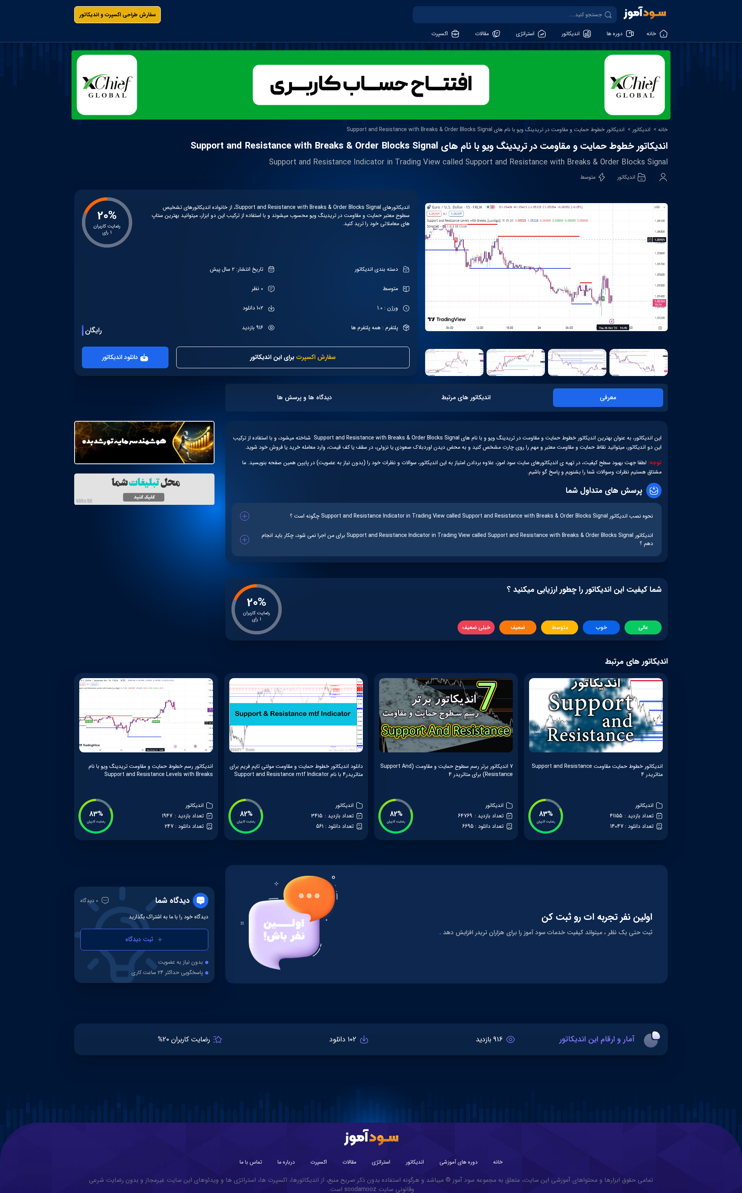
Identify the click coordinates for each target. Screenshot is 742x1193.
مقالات (349, 1162)
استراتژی (381, 1162)
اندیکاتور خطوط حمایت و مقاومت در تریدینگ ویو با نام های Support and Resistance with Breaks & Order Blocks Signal (486, 130)
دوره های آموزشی (458, 1162)
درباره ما (286, 1162)
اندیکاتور (641, 130)
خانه (663, 130)
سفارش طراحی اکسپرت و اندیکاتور (117, 14)
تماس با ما (251, 1162)
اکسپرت (318, 1162)
